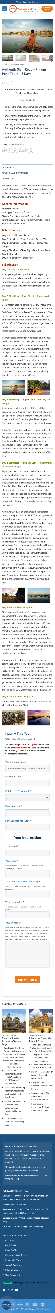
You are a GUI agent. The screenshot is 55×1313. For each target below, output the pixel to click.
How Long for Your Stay (18, 820)
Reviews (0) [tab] (7, 178)
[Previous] (6, 35)
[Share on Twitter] (15, 150)
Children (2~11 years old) (18, 791)
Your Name (11, 846)
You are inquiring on (16, 762)
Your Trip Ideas (13, 922)
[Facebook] (4, 1290)
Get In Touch (10, 1245)
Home (4, 64)
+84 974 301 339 (18, 1204)
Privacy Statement (13, 1270)
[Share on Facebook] (9, 150)
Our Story (9, 1240)
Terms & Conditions (13, 1265)
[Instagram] (8, 1290)
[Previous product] (10, 83)
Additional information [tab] (15, 173)
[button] (4, 8)
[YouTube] (16, 1290)
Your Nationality (14, 902)
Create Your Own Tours (15, 1255)
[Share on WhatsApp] (4, 150)
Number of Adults (15, 776)
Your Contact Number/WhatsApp (23, 881)
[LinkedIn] (12, 1290)
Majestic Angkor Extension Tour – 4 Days (11, 1041)
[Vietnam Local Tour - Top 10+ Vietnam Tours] (24, 9)
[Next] (48, 35)
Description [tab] (8, 167)
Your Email (11, 861)
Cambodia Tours (17, 64)
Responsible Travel (13, 1260)
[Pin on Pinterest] (25, 150)
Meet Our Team (12, 1250)
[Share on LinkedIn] (31, 150)
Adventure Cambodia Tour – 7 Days (40, 1040)
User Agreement (12, 1275)
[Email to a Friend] (20, 150)
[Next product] (4, 83)
